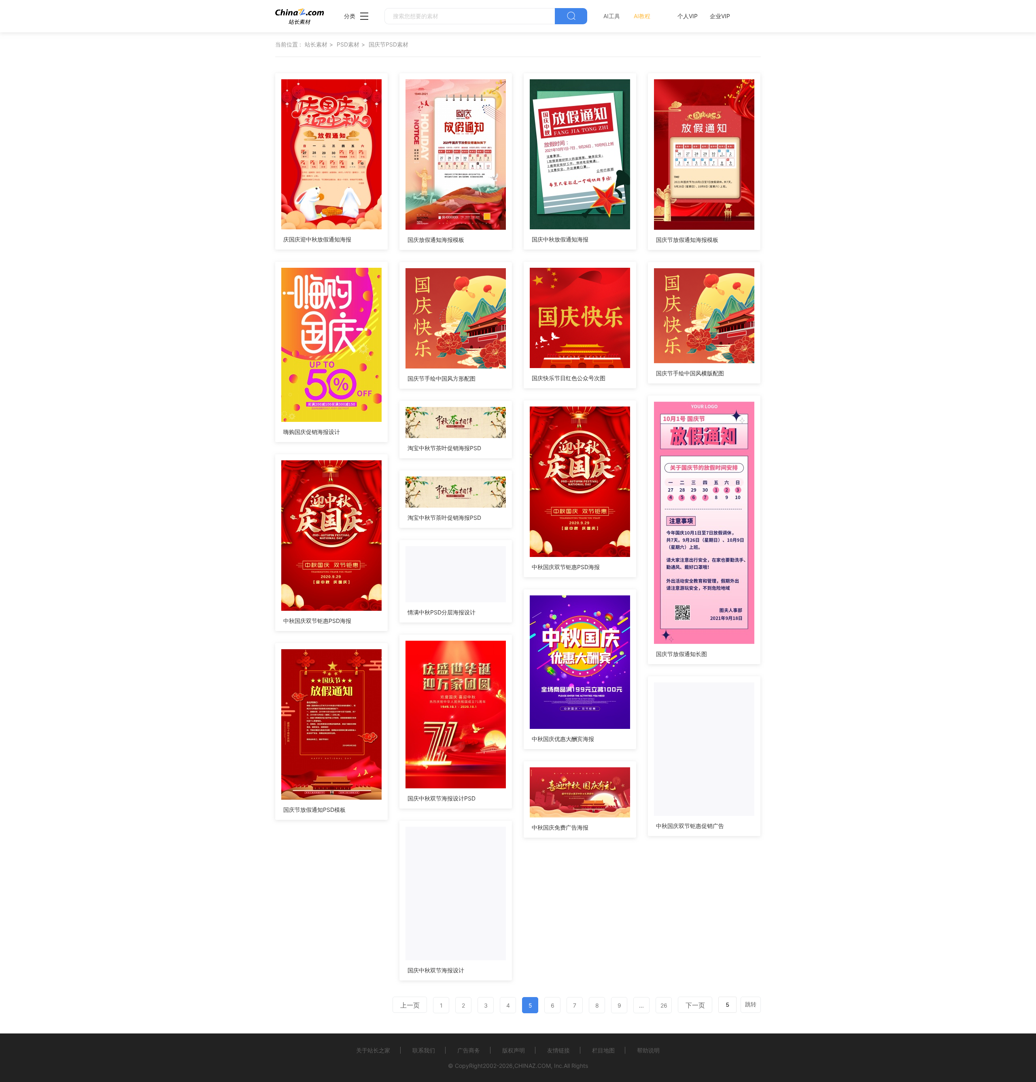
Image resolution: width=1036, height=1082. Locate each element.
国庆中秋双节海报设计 (436, 970)
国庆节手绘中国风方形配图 (442, 378)
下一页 (695, 1005)
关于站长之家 (373, 1050)
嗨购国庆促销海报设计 (311, 431)
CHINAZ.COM (532, 1065)
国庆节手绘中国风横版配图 (690, 373)
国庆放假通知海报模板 (436, 239)
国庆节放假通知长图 (681, 653)
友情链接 (558, 1050)
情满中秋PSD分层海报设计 (442, 612)
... (641, 1005)
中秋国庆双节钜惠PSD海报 (566, 566)
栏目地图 (603, 1050)
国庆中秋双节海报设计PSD (442, 798)
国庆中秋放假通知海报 (560, 239)
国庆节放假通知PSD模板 (314, 809)
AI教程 (642, 16)
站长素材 (316, 44)
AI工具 (611, 16)
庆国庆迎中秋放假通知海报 (317, 239)
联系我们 (423, 1050)
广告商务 (468, 1050)
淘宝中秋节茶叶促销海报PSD (444, 448)
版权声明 (513, 1050)
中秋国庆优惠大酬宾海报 (563, 738)
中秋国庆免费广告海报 (560, 827)
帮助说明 (648, 1050)
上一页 (410, 1005)
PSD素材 (348, 44)
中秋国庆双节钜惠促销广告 (690, 825)
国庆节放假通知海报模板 (687, 239)
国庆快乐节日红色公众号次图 (568, 378)
